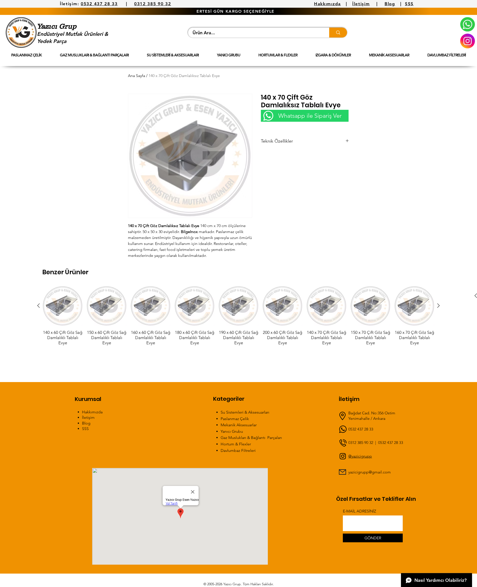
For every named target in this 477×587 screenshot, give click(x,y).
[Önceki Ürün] (38, 305)
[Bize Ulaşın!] (467, 24)
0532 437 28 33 (99, 3)
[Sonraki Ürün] (438, 305)
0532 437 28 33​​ (390, 442)
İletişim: (69, 3)
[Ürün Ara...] (338, 33)
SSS (409, 3)
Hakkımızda (327, 3)
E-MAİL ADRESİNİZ (359, 511)
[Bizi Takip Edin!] (467, 41)
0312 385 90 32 (152, 3)
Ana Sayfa (136, 75)
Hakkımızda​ (92, 412)
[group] (238, 315)
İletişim (361, 3)
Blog (390, 3)
